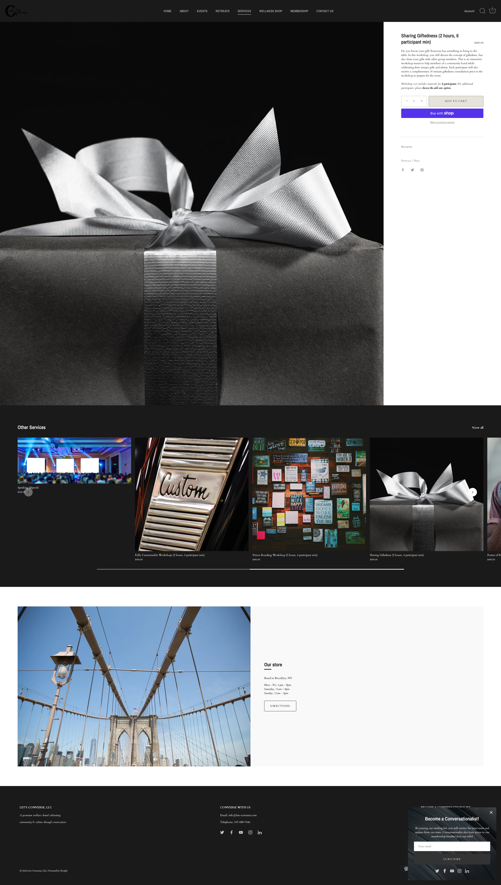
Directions (280, 706)
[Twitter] (437, 870)
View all (477, 428)
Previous (406, 161)
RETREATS (223, 11)
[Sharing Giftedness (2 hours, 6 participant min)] (426, 494)
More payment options (442, 122)
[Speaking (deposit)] (74, 460)
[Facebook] (445, 870)
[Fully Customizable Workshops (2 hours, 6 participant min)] (192, 494)
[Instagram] (459, 870)
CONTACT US (324, 11)
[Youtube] (452, 870)
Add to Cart (456, 101)
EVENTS (202, 11)
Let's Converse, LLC (37, 870)
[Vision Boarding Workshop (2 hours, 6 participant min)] (309, 494)
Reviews (406, 147)
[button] (28, 492)
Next (416, 161)
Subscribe (452, 859)
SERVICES (244, 11)
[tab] (408, 147)
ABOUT (184, 11)
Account (469, 11)
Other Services (32, 427)
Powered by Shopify (58, 870)
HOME (167, 11)
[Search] (482, 11)
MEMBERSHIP (299, 11)
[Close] (491, 812)
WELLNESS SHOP (270, 11)
